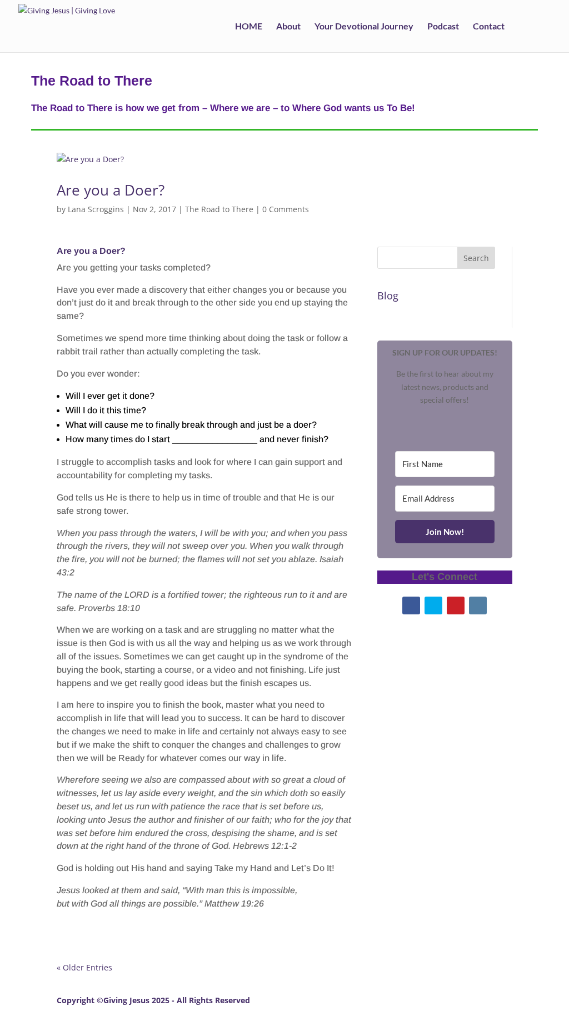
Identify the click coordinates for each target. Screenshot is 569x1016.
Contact (489, 26)
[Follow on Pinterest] (456, 605)
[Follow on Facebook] (411, 605)
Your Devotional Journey (364, 26)
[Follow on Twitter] (433, 605)
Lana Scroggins (96, 209)
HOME (248, 26)
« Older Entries (84, 967)
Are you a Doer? (110, 190)
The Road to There (219, 209)
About (288, 26)
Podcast (443, 26)
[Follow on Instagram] (478, 605)
